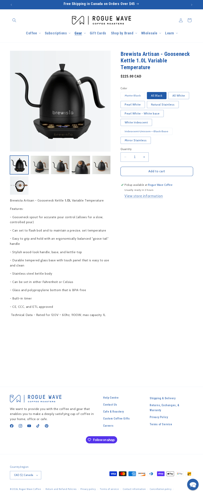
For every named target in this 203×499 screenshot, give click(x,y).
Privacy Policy (159, 417)
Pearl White (133, 104)
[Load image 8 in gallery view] (19, 185)
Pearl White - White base (142, 113)
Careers (108, 425)
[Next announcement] (191, 5)
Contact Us (110, 404)
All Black (156, 95)
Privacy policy (88, 489)
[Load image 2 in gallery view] (40, 165)
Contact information (134, 489)
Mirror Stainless (136, 140)
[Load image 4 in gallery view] (81, 165)
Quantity (126, 149)
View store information (143, 196)
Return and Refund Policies (61, 489)
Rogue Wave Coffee (30, 489)
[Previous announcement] (11, 5)
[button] (14, 20)
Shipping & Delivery (162, 398)
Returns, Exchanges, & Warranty (164, 408)
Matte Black (135, 96)
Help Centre (111, 397)
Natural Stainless (163, 104)
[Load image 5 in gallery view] (101, 165)
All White (178, 95)
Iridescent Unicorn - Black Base (148, 132)
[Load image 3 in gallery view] (60, 165)
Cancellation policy (160, 489)
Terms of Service (161, 424)
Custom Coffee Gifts (116, 418)
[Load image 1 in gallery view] (19, 165)
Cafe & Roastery (113, 411)
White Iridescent (136, 122)
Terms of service (109, 489)
